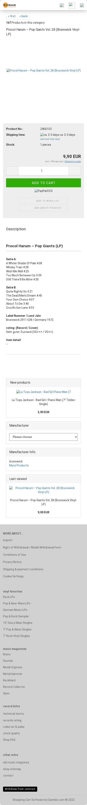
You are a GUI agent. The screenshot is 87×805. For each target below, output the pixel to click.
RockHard (9, 680)
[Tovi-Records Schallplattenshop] (8, 5)
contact (8, 775)
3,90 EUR (43, 412)
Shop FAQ (9, 739)
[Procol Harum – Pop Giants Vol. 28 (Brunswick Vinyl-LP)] (43, 70)
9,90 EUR (43, 512)
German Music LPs (15, 609)
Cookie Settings (13, 576)
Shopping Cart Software (28, 799)
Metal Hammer (12, 674)
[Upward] (76, 799)
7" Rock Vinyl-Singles (16, 636)
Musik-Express (12, 667)
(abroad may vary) (50, 139)
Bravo (7, 654)
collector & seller (14, 726)
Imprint (7, 540)
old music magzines (16, 762)
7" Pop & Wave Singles (17, 629)
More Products (19, 465)
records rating (12, 720)
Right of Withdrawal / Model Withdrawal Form (32, 547)
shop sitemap (12, 769)
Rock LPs (9, 597)
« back (23, 16)
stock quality (11, 733)
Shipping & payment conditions (23, 569)
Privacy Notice (12, 562)
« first (12, 16)
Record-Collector (14, 686)
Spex (6, 693)
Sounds (8, 660)
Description (16, 229)
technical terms (13, 713)
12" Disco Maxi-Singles (17, 622)
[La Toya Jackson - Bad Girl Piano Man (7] (43, 392)
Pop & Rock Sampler (16, 616)
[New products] (76, 382)
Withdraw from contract (20, 789)
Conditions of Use (14, 554)
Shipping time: (15, 134)
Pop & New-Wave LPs (16, 603)
